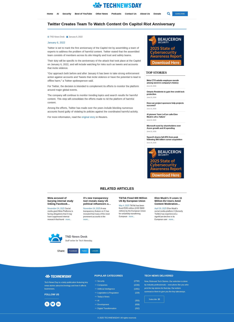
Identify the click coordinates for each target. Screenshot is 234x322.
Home (50, 14)
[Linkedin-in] (58, 304)
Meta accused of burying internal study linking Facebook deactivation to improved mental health (61, 204)
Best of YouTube (83, 14)
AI (58, 14)
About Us (145, 14)
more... (68, 219)
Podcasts (116, 14)
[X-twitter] (47, 304)
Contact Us (130, 14)
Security (67, 14)
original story (88, 117)
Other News (102, 14)
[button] (73, 250)
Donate (157, 14)
